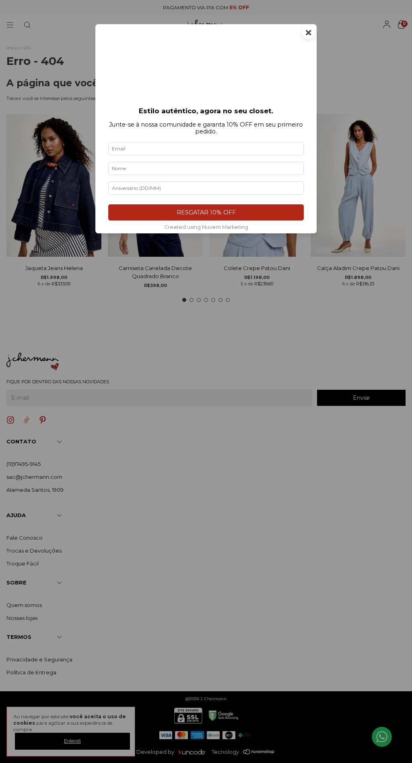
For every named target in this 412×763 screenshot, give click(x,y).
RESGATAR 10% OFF (206, 212)
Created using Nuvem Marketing (206, 227)
